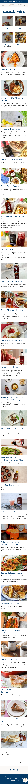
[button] (3, 5)
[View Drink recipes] (20, 25)
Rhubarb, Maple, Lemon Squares (11, 691)
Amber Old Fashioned (10, 129)
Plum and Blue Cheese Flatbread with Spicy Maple (13, 459)
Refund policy (6, 778)
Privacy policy (14, 776)
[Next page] (24, 762)
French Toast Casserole (11, 186)
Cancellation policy (15, 780)
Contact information (22, 778)
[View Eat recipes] (7, 25)
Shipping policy (13, 778)
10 (20, 762)
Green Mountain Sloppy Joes (13, 310)
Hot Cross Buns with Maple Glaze (12, 217)
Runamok (8, 776)
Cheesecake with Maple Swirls (11, 720)
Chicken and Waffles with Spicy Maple (12, 99)
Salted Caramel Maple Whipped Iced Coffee (10, 543)
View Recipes (7, 30)
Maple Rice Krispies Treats (12, 159)
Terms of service (22, 776)
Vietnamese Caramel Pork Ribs (12, 429)
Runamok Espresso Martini (12, 281)
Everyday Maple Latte (10, 367)
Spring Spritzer (7, 249)
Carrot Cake (6, 750)
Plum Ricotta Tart (8, 69)
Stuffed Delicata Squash (11, 573)
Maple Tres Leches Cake (11, 340)
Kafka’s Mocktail (8, 512)
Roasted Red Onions (10, 485)
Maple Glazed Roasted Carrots (11, 631)
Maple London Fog (9, 659)
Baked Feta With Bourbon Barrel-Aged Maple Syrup (12, 398)
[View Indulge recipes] (7, 42)
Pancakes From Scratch (11, 603)
